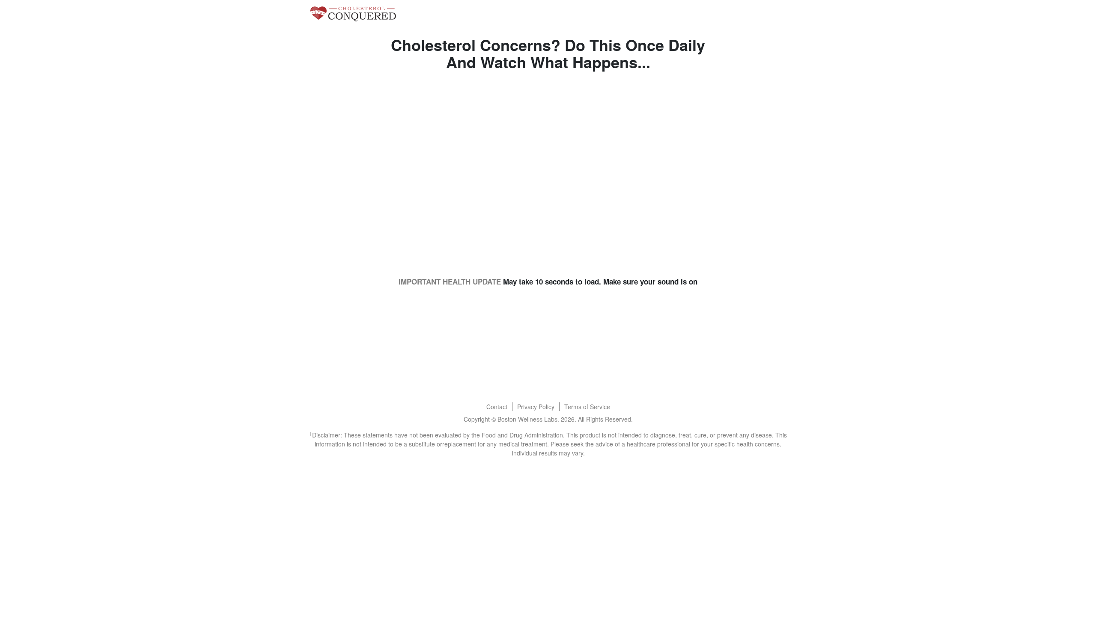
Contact (496, 406)
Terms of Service (587, 406)
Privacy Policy (535, 406)
